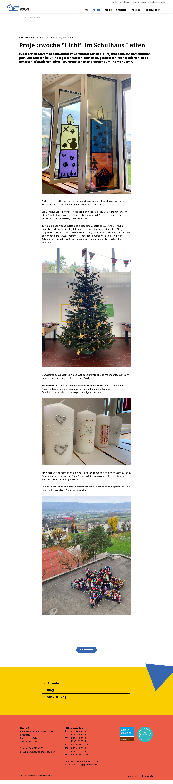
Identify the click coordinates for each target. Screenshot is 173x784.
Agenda (53, 683)
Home (85, 9)
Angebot (136, 9)
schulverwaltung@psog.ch (41, 751)
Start (21, 17)
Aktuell (96, 9)
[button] (164, 10)
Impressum (132, 776)
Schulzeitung (56, 697)
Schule (108, 9)
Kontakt (114, 2)
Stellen (136, 2)
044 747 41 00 (36, 748)
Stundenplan (125, 2)
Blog (38, 17)
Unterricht (121, 9)
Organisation (152, 9)
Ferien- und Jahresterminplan (153, 2)
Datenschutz (147, 776)
